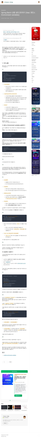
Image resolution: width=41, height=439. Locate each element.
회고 (32, 52)
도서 (32, 54)
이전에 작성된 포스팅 (21, 263)
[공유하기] (5, 362)
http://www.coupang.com (7, 30)
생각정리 (33, 50)
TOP (39, 435)
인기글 (36, 175)
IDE (32, 78)
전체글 (33, 48)
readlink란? (8, 262)
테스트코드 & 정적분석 (35, 57)
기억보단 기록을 (8, 2)
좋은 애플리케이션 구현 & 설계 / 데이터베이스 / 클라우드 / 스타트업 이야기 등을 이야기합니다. (13, 420)
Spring (33, 64)
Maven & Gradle (34, 69)
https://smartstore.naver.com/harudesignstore (11, 38)
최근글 (33, 175)
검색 (36, 2)
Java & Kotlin (34, 62)
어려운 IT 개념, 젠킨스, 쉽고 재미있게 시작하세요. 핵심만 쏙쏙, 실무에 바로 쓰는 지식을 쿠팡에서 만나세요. (14, 34)
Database (33, 71)
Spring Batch (34, 67)
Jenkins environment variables (10, 355)
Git (32, 74)
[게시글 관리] (6, 362)
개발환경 (33, 76)
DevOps (33, 73)
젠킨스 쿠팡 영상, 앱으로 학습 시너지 (11, 31)
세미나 (33, 80)
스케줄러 (5, 39)
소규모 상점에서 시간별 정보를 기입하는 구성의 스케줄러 (14, 41)
